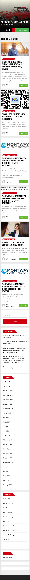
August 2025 (7, 413)
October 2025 (7, 404)
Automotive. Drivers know (14, 21)
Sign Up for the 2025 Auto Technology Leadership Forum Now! (13, 116)
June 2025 (6, 422)
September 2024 (8, 462)
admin (7, 84)
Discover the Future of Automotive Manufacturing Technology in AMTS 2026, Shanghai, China (14, 350)
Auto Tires (6, 521)
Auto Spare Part (8, 512)
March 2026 (7, 381)
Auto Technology (8, 58)
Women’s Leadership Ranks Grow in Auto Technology (13, 243)
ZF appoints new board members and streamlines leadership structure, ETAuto (13, 65)
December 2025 (8, 395)
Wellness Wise (7, 558)
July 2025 (6, 417)
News (4, 544)
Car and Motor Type (9, 535)
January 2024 (7, 485)
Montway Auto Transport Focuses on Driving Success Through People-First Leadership (14, 288)
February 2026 (7, 386)
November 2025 (8, 399)
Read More (23, 85)
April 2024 (6, 480)
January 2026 (7, 390)
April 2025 (6, 431)
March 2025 (7, 435)
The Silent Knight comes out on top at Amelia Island (15, 342)
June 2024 (6, 476)
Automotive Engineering (10, 530)
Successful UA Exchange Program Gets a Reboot (13, 336)
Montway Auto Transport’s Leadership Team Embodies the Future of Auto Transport (14, 162)
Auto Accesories (8, 503)
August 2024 (7, 467)
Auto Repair (6, 508)
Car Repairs (6, 539)
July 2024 (6, 471)
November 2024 (8, 453)
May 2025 (6, 426)
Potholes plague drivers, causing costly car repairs (13, 368)
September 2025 (8, 408)
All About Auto (7, 499)
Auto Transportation (9, 155)
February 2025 (7, 440)
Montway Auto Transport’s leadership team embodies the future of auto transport (14, 200)
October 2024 (7, 458)
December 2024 (8, 449)
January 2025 (7, 444)
